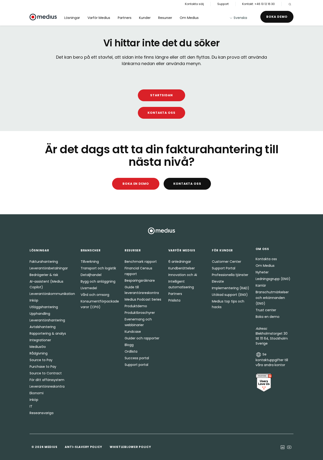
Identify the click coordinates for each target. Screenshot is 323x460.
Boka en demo (135, 184)
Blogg (129, 344)
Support (223, 4)
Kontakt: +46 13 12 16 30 (258, 4)
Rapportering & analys (48, 333)
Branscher (90, 250)
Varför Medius (98, 17)
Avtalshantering (43, 326)
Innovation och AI (182, 274)
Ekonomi (37, 393)
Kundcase (133, 331)
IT (31, 406)
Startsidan (161, 95)
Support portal (136, 364)
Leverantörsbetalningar (49, 268)
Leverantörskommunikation (52, 293)
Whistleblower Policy (130, 446)
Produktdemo (136, 306)
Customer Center (226, 261)
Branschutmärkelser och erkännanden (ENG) (272, 298)
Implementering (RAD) (230, 288)
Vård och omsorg (95, 294)
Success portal (137, 358)
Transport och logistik (98, 268)
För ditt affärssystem (47, 379)
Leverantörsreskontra (47, 386)
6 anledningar (179, 261)
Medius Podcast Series (143, 299)
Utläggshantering (44, 307)
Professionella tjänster (230, 274)
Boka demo (277, 17)
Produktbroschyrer (140, 312)
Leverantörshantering (47, 320)
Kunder (145, 17)
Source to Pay (41, 360)
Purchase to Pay (43, 366)
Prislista (174, 300)
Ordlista (131, 351)
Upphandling (40, 313)
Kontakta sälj (194, 4)
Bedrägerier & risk (44, 274)
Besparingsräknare (140, 280)
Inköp (34, 300)
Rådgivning (39, 353)
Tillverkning (90, 261)
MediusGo (38, 346)
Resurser (165, 17)
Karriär (261, 285)
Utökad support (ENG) (230, 294)
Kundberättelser (181, 268)
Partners (124, 17)
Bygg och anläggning (98, 281)
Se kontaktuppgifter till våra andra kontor (272, 359)
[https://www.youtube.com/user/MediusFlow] (289, 447)
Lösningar (72, 17)
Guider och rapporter (142, 338)
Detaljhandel (91, 274)
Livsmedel (89, 288)
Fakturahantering (44, 261)
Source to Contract (46, 373)
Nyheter (262, 272)
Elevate (218, 281)
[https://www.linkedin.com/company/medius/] (282, 447)
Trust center (266, 310)
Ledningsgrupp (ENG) (273, 278)
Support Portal (223, 268)
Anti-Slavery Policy (83, 446)
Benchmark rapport (141, 261)
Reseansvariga (41, 413)
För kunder (222, 250)
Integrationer (40, 340)
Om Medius (189, 17)
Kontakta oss (162, 113)
